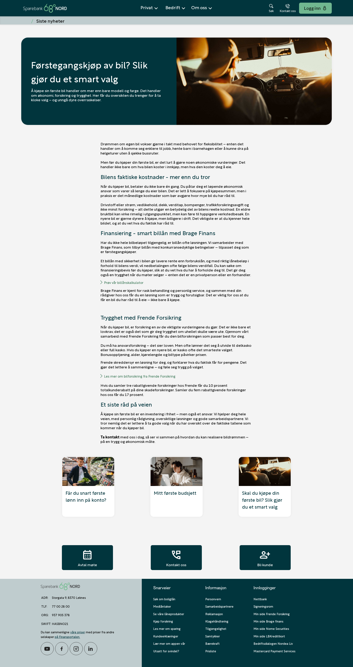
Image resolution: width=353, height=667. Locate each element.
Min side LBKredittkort (269, 636)
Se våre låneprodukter (168, 613)
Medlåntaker (162, 606)
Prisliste (210, 651)
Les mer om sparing (167, 628)
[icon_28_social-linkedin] (90, 648)
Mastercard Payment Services (274, 651)
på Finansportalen (67, 636)
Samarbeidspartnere (219, 606)
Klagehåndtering (216, 621)
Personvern (213, 599)
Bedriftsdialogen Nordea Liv (273, 643)
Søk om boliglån (164, 599)
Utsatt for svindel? (166, 651)
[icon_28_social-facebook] (61, 648)
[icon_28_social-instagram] (76, 648)
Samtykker (212, 636)
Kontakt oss (176, 557)
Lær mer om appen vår (169, 643)
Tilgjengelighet (215, 628)
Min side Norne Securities (271, 628)
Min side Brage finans (268, 621)
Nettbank (260, 599)
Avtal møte (87, 557)
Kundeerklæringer (165, 636)
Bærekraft (212, 643)
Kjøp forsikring (163, 621)
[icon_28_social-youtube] (47, 648)
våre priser (77, 632)
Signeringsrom (263, 606)
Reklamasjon (214, 613)
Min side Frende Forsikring (272, 613)
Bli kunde (265, 557)
